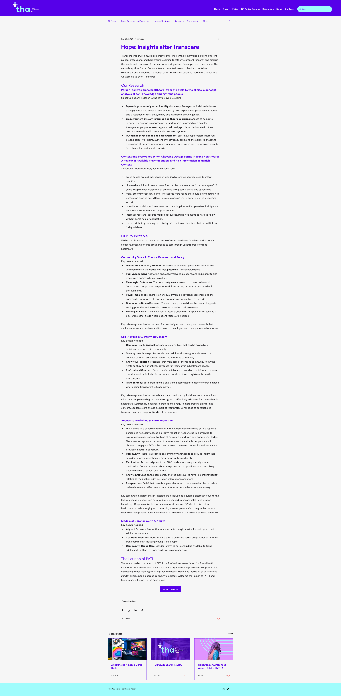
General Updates (129, 601)
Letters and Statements (186, 21)
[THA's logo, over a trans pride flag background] (170, 649)
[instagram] (223, 689)
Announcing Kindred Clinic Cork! (126, 666)
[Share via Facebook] (122, 610)
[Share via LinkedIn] (135, 610)
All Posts (112, 21)
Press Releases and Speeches (135, 21)
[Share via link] (142, 610)
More (205, 21)
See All (230, 633)
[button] (229, 21)
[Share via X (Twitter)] (129, 610)
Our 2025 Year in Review (168, 664)
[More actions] (218, 38)
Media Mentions (162, 21)
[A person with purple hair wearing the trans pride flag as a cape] (213, 649)
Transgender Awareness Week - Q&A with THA (212, 666)
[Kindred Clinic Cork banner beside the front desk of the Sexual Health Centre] (127, 649)
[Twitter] (227, 689)
